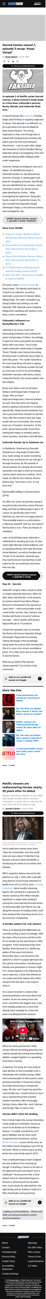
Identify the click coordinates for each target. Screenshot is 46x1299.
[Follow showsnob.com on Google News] (40, 679)
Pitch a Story (34, 1252)
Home (4, 765)
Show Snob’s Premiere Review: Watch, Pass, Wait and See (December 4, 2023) (24, 249)
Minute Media (14, 1280)
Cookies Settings (10, 1273)
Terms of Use (34, 1256)
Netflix (12, 765)
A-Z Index (32, 1265)
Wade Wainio (11, 57)
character (28, 116)
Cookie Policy (8, 1261)
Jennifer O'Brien (12, 808)
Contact (6, 1247)
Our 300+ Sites (35, 1247)
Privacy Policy (8, 1256)
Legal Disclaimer (36, 1261)
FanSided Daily (9, 1252)
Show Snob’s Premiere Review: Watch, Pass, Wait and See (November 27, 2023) (24, 260)
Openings (32, 1243)
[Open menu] (3, 3)
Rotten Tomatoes (10, 1142)
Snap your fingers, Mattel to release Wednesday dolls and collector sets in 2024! (23, 238)
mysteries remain (27, 285)
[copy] (17, 61)
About (5, 1243)
